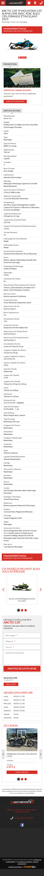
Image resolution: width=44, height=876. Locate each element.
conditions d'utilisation (25, 862)
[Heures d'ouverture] (29, 3)
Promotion (10, 64)
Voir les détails (22, 772)
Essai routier (10, 678)
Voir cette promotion (15, 101)
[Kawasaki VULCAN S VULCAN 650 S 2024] (22, 739)
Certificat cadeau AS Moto (17, 90)
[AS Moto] (16, 3)
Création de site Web (14, 867)
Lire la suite (11, 684)
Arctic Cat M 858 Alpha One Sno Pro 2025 (22, 600)
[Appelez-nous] (41, 3)
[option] (22, 589)
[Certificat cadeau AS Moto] (22, 78)
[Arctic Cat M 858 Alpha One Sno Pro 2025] (22, 586)
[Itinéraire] (35, 3)
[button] (3, 589)
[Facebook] (22, 825)
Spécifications (12, 110)
